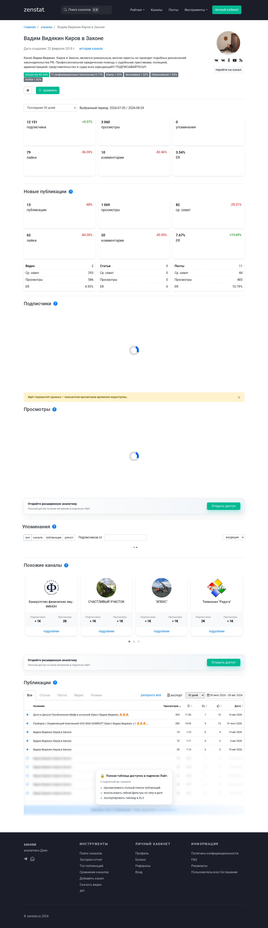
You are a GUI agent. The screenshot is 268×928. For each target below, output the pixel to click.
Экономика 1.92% (136, 74)
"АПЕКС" (161, 602)
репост (69, 537)
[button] (129, 642)
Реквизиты (199, 866)
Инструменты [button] (195, 10)
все (28, 537)
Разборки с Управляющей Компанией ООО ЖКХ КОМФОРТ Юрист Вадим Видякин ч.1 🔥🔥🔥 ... (90, 723)
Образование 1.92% (164, 74)
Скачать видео (91, 885)
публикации (53, 537)
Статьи (45, 695)
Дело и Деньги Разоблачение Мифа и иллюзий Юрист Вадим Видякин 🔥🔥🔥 (81, 714)
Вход (138, 872)
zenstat (35, 9)
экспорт (176, 695)
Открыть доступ (224, 506)
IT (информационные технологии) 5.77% (77, 74)
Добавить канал (92, 878)
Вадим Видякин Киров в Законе (52, 732)
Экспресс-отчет (91, 859)
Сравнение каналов (94, 872)
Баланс (140, 859)
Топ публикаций (91, 866)
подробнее (51, 631)
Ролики (96, 695)
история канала (91, 48)
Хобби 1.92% (33, 79)
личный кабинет (227, 10)
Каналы (156, 10)
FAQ (194, 859)
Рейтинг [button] (136, 10)
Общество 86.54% (36, 74)
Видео (78, 695)
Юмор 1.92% (114, 74)
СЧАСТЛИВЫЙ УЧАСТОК (106, 602)
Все (29, 695)
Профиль (142, 853)
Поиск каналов (91, 853)
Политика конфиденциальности (214, 853)
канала (38, 537)
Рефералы (142, 866)
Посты (173, 10)
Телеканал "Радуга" (216, 602)
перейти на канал (228, 70)
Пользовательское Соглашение (214, 872)
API (82, 891)
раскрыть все (151, 695)
